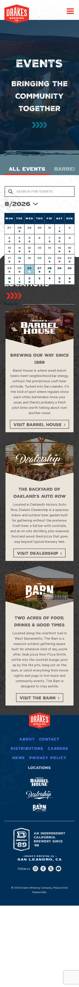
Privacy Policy (48, 757)
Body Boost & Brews (18, 317)
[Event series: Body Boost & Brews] (43, 312)
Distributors (27, 748)
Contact (49, 739)
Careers (58, 748)
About (27, 739)
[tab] (27, 170)
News (18, 757)
